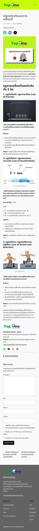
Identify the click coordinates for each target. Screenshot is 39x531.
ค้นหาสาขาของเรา (21, 345)
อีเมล (5, 408)
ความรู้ (19, 24)
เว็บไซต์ (5, 417)
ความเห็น (6, 375)
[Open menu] (35, 5)
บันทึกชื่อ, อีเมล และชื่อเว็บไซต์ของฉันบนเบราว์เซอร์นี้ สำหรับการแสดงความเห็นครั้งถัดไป (20, 426)
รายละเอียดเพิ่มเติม (9, 345)
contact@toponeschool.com (13, 495)
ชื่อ (4, 399)
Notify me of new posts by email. (17, 438)
